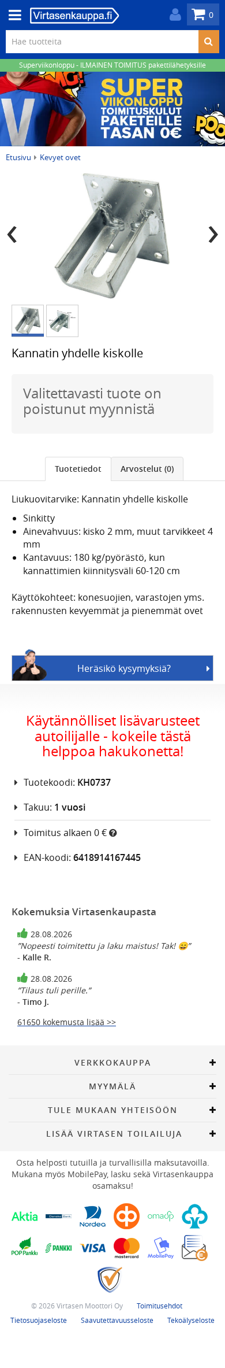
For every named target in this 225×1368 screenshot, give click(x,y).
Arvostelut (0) (147, 468)
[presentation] (12, 230)
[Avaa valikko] (11, 15)
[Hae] (208, 41)
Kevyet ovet (60, 157)
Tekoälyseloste (191, 1320)
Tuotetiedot (78, 468)
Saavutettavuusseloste (117, 1320)
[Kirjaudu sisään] (172, 15)
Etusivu (18, 157)
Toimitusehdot (159, 1305)
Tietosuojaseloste (38, 1320)
